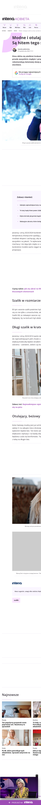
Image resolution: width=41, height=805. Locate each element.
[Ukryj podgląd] (37, 776)
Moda (15, 30)
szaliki (16, 600)
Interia (4, 30)
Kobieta (10, 30)
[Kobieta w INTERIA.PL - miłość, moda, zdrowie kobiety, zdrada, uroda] (22, 18)
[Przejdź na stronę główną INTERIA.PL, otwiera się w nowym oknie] (8, 18)
